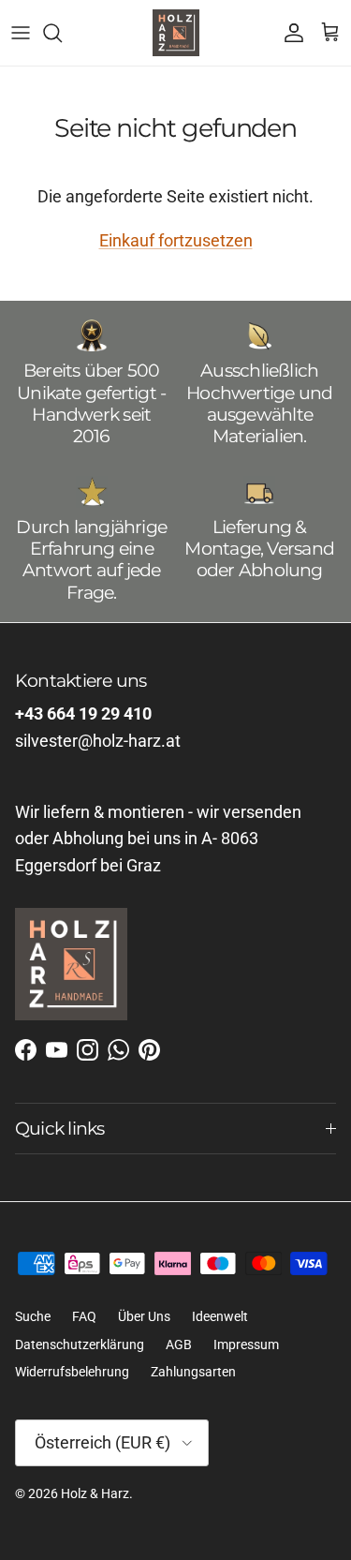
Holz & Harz (95, 1493)
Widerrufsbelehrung (72, 1371)
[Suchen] (61, 32)
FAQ (84, 1316)
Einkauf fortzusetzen (176, 240)
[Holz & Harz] (176, 32)
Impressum (246, 1344)
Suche (33, 1316)
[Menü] (20, 32)
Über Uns (144, 1316)
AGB (179, 1344)
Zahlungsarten (193, 1371)
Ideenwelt (220, 1316)
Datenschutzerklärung (79, 1344)
